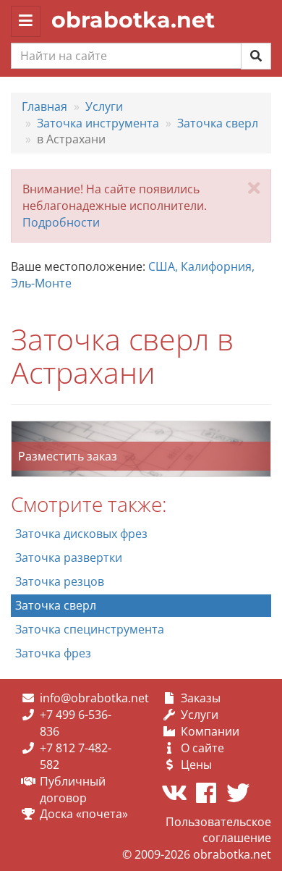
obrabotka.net (133, 20)
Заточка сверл (55, 605)
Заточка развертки (68, 557)
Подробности (61, 222)
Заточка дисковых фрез (81, 534)
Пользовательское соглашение (218, 830)
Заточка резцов (59, 581)
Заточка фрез (53, 653)
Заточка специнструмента (89, 629)
